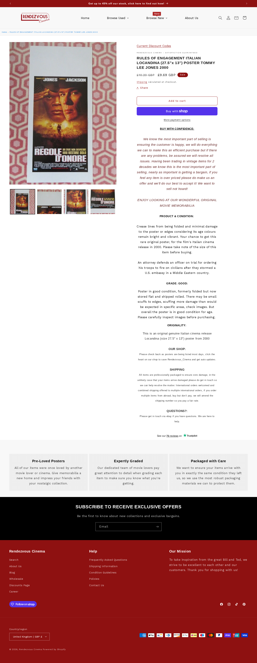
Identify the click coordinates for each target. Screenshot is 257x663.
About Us (15, 566)
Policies (94, 579)
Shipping (142, 82)
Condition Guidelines (103, 572)
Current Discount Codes (154, 46)
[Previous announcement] (10, 3)
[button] (220, 18)
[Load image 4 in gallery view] (102, 201)
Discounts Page (19, 585)
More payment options (177, 120)
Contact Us (96, 585)
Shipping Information (103, 566)
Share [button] (144, 87)
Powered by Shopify (54, 649)
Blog (12, 572)
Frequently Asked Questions (108, 560)
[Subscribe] (157, 526)
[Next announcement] (247, 3)
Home (4, 32)
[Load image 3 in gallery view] (76, 201)
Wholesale (16, 579)
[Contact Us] (236, 18)
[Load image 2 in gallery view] (49, 201)
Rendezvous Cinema (30, 649)
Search (14, 560)
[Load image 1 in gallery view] (22, 201)
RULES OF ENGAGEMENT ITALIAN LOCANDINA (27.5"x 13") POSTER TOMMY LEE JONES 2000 (54, 32)
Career (13, 591)
